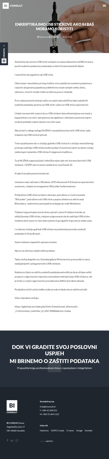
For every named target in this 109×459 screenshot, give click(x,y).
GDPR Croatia (57, 430)
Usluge (79, 430)
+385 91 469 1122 (50, 414)
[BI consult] (12, 5)
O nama (70, 430)
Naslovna (44, 430)
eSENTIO (49, 441)
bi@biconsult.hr (48, 406)
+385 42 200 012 (49, 410)
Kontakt (88, 430)
